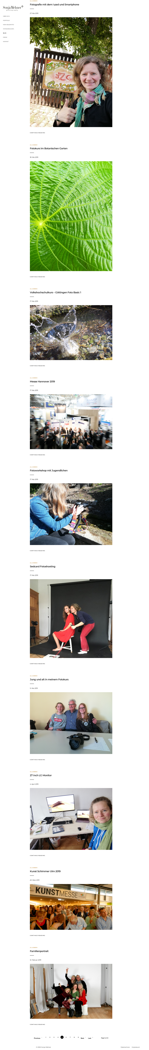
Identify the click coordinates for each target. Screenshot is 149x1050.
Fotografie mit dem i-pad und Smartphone (54, 4)
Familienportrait (39, 951)
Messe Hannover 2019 (42, 381)
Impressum (136, 1047)
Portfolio (6, 20)
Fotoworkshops (8, 29)
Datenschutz (125, 1047)
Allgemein (33, 1)
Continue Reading (37, 132)
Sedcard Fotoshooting (42, 566)
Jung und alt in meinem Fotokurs (49, 679)
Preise (5, 37)
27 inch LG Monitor (41, 775)
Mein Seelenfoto (8, 24)
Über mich (6, 16)
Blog (4, 33)
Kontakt (6, 41)
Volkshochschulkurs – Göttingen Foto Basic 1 (55, 292)
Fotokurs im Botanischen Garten (48, 148)
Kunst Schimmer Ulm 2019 (45, 871)
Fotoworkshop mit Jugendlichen (49, 470)
